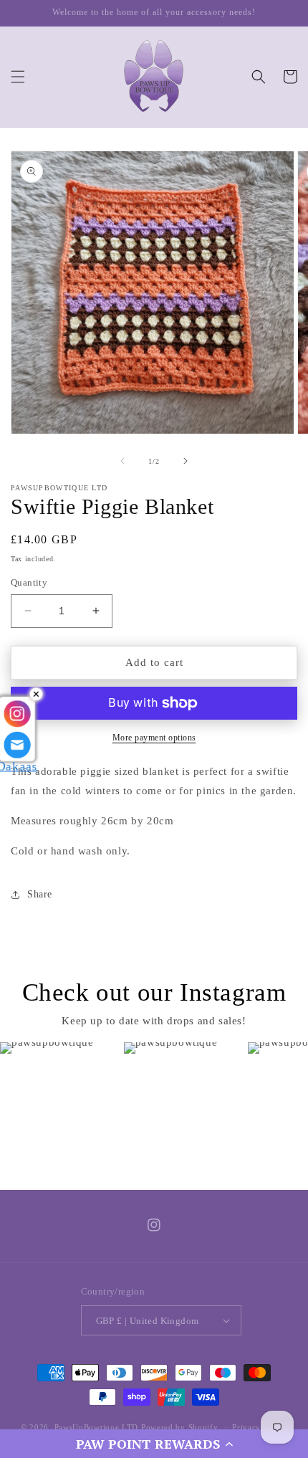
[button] (154, 1443)
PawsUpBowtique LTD (96, 1427)
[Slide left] (122, 461)
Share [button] (39, 894)
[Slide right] (185, 461)
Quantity (29, 582)
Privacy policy (259, 1427)
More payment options (154, 738)
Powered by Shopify (179, 1427)
